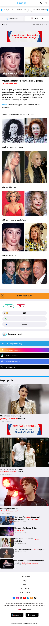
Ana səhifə (36, 25)
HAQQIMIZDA (24, 589)
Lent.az (5, 104)
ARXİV (24, 585)
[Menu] (3, 3)
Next (46, 10)
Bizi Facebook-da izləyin (13, 361)
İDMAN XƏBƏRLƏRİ (24, 296)
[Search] (46, 3)
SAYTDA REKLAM (24, 577)
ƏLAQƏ (24, 581)
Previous (2, 10)
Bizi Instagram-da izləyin (13, 350)
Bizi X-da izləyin (10, 367)
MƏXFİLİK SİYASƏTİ (24, 593)
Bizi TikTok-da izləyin (12, 356)
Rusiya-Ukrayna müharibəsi (15, 10)
